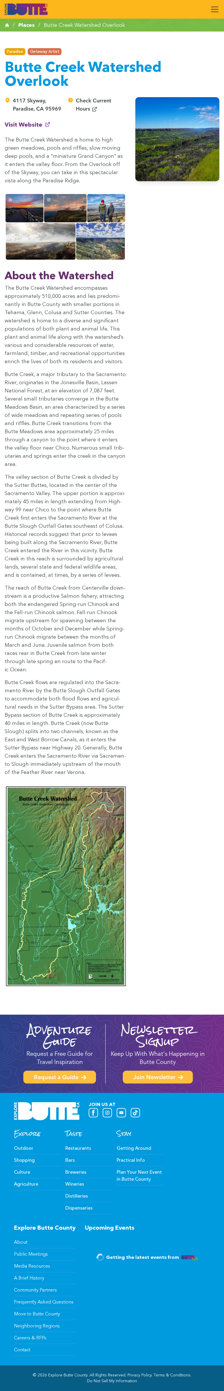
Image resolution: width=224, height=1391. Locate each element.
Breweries (75, 1172)
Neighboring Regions (37, 1326)
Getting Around (134, 1148)
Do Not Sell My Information (112, 1380)
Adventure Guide (60, 1035)
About (20, 1242)
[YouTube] (121, 1112)
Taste (73, 1134)
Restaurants (78, 1148)
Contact (22, 1349)
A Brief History (29, 1278)
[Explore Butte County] (26, 9)
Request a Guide (56, 1078)
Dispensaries (78, 1208)
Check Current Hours (101, 105)
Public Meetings (31, 1254)
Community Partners (35, 1290)
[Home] (7, 25)
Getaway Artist (44, 51)
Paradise (15, 51)
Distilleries (76, 1196)
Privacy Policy (139, 1375)
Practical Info (131, 1160)
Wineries (74, 1184)
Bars (70, 1160)
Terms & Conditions (172, 1375)
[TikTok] (135, 1112)
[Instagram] (107, 1112)
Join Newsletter (154, 1078)
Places (26, 25)
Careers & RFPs (30, 1338)
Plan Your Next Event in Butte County (139, 1175)
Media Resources (32, 1266)
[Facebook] (93, 1112)
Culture (22, 1172)
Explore (27, 1134)
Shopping (24, 1160)
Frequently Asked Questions (44, 1302)
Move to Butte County (37, 1314)
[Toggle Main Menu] (214, 9)
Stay (124, 1134)
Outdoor (23, 1148)
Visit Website (27, 124)
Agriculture (26, 1184)
